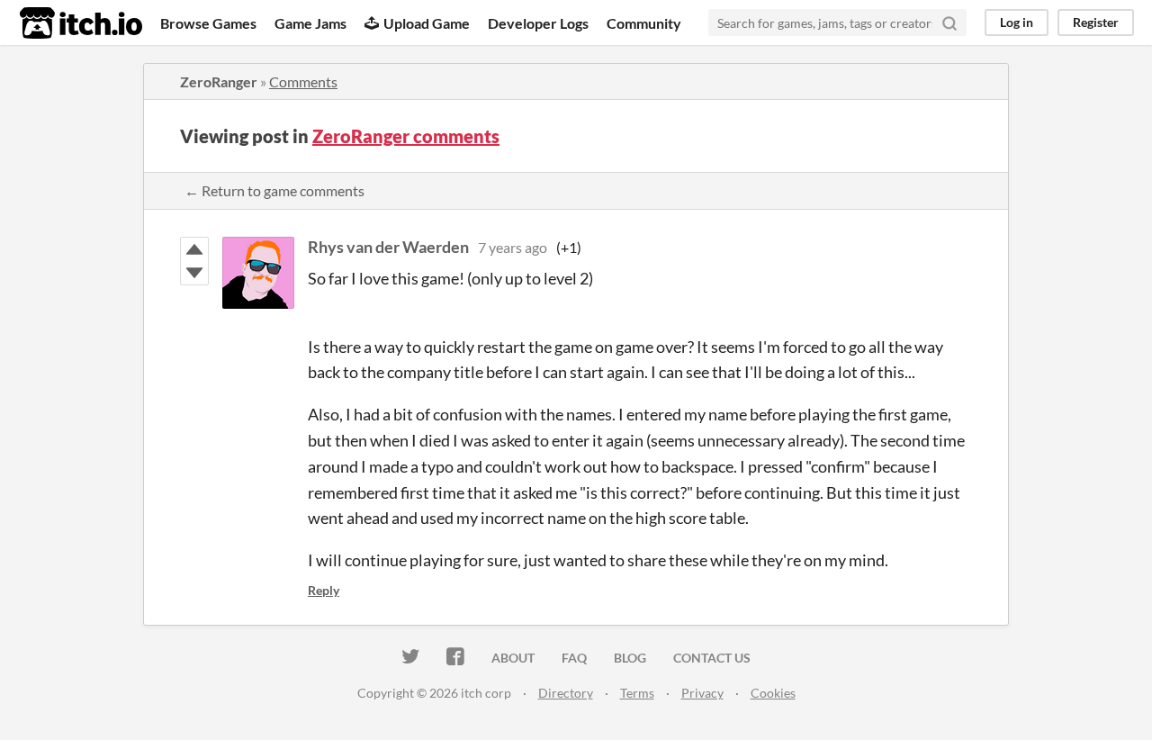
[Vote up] (194, 249)
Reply (323, 590)
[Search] (949, 22)
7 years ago (512, 247)
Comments (303, 81)
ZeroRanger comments (406, 136)
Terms (637, 692)
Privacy (702, 692)
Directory (565, 692)
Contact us (712, 657)
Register (1096, 22)
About (513, 657)
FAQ (574, 657)
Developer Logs (538, 23)
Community (644, 23)
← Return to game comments (274, 190)
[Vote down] (194, 272)
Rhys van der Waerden (388, 247)
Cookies (773, 692)
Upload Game (426, 23)
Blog (630, 657)
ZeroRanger (218, 81)
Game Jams (310, 23)
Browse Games (208, 23)
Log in (1016, 22)
